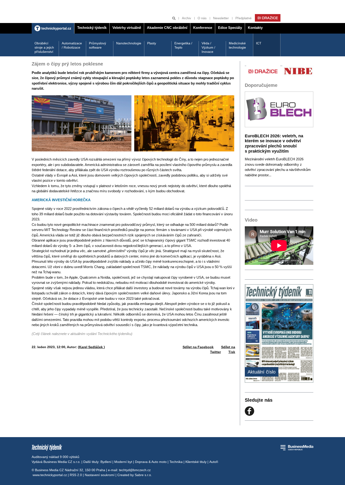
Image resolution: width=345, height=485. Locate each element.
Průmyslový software (97, 45)
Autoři (213, 462)
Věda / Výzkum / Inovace (208, 47)
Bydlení (105, 462)
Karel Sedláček (91, 347)
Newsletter (221, 18)
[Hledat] (174, 18)
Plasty (151, 43)
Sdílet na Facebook (198, 347)
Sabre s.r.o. (143, 475)
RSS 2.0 (76, 475)
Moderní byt (123, 462)
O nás (202, 18)
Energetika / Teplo (183, 45)
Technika (176, 462)
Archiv (186, 18)
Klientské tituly (196, 462)
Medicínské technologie (237, 45)
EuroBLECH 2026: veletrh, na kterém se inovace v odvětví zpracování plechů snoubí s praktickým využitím (274, 144)
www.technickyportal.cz (50, 475)
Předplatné (243, 18)
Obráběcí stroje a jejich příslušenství (44, 47)
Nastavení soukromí (100, 475)
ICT (258, 43)
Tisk (231, 352)
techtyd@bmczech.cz (135, 470)
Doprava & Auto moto (151, 462)
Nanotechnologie (128, 43)
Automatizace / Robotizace (72, 45)
